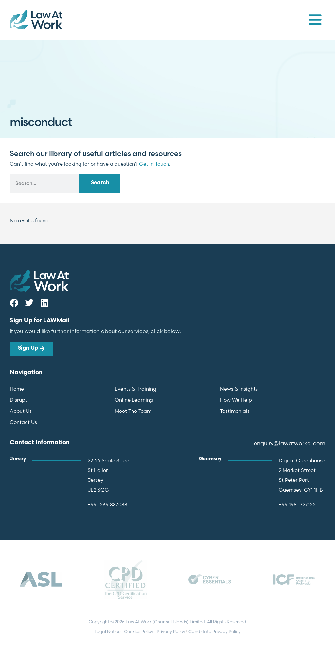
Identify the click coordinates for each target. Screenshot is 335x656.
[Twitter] (29, 302)
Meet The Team (133, 411)
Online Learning (134, 400)
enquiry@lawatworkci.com (289, 443)
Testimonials (235, 411)
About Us (21, 411)
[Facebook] (14, 302)
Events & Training (135, 389)
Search (100, 183)
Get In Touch (154, 164)
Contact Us (23, 422)
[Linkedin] (44, 302)
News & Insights (239, 389)
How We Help (236, 400)
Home (17, 389)
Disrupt (18, 400)
